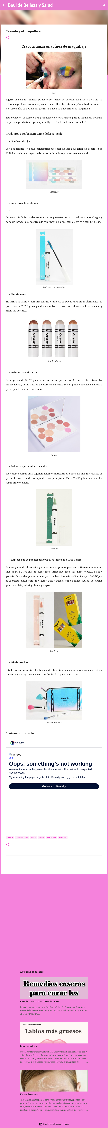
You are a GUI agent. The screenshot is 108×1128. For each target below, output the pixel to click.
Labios (10, 837)
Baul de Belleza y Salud (30, 5)
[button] (7, 38)
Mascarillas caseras (29, 1094)
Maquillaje (22, 837)
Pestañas (51, 837)
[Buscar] (56, 5)
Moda (33, 837)
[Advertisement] (54, 897)
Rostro (62, 837)
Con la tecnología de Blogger (55, 1124)
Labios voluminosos (29, 1046)
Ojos (42, 837)
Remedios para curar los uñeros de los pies (39, 1001)
